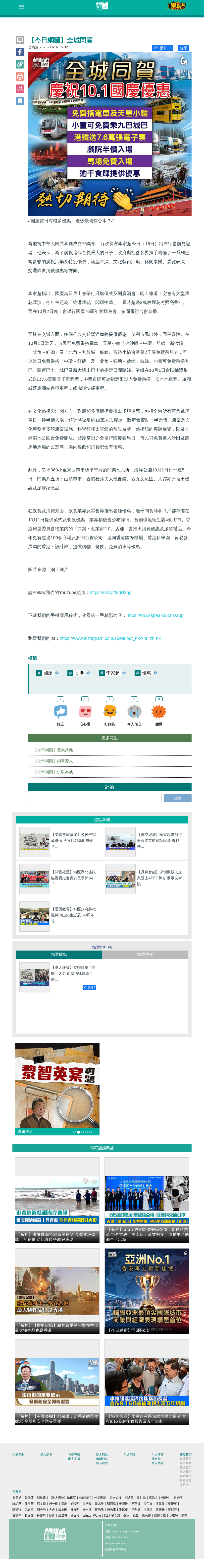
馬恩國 (29, 1509)
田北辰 (99, 1503)
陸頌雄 (160, 1509)
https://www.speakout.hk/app (155, 615)
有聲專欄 (74, 1454)
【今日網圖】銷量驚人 (53, 761)
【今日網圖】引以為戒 (53, 772)
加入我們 (186, 1472)
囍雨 (184, 1515)
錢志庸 (111, 1509)
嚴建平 (16, 1515)
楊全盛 (87, 1509)
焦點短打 (85, 1497)
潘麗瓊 (160, 1503)
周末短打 (115, 1497)
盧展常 (74, 1515)
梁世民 (141, 1497)
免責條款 (186, 1463)
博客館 (156, 1459)
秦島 (64, 1503)
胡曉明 (74, 1503)
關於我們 (186, 1454)
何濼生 (165, 1497)
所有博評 (158, 1463)
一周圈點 (100, 1497)
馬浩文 (153, 1497)
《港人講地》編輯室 (62, 1497)
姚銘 (136, 1515)
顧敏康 (41, 1497)
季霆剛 (123, 1503)
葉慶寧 (172, 1503)
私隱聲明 (186, 1459)
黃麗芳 (172, 1509)
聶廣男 (62, 1515)
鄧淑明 (74, 1509)
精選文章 (160, 1515)
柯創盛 (135, 1509)
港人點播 (46, 1454)
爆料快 (184, 1484)
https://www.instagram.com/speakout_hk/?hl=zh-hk (110, 638)
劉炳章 (129, 1497)
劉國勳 (123, 1509)
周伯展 (148, 1503)
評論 (177, 798)
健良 (52, 1515)
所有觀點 (102, 1463)
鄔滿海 (111, 1503)
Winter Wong (92, 1515)
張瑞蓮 (29, 1497)
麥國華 (29, 1503)
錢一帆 (53, 1503)
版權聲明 (186, 1467)
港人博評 (158, 1454)
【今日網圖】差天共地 (53, 750)
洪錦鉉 (148, 1509)
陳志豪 (146, 1515)
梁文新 (115, 1515)
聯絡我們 (186, 1476)
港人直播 (74, 1459)
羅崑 (126, 1515)
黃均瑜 (99, 1509)
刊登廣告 (186, 1480)
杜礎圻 (41, 1515)
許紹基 (16, 1503)
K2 (106, 1515)
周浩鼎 (87, 1503)
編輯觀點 (102, 1459)
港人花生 (130, 1454)
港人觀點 (102, 1454)
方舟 (52, 1509)
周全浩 (41, 1509)
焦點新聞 (18, 1454)
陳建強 (16, 1509)
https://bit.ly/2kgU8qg (111, 592)
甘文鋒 (29, 1515)
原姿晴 (177, 1497)
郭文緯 (41, 1503)
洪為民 (62, 1509)
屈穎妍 (16, 1497)
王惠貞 (135, 1503)
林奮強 (173, 1515)
